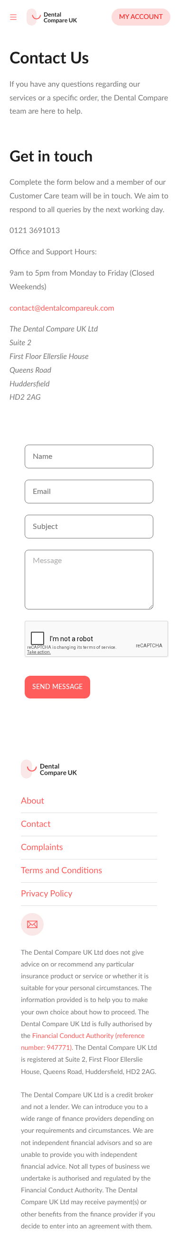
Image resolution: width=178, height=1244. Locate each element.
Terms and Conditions (61, 871)
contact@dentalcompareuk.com (61, 309)
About (32, 801)
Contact (35, 824)
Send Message (57, 687)
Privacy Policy (47, 894)
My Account (141, 17)
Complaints (42, 847)
